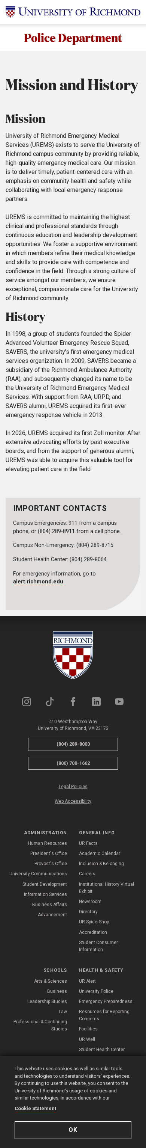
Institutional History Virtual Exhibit (106, 888)
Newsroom (90, 901)
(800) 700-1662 (73, 763)
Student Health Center (102, 1049)
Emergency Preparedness (106, 1001)
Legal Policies (73, 786)
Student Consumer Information (98, 946)
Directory (88, 911)
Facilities (88, 1029)
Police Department (73, 37)
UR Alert (87, 981)
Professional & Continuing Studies (40, 1025)
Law (63, 1011)
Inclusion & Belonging (101, 863)
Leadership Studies (47, 1001)
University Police (96, 991)
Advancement (52, 914)
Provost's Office (50, 863)
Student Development (44, 884)
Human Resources (47, 843)
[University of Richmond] (73, 12)
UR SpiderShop (94, 921)
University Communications (38, 873)
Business (57, 991)
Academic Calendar (99, 853)
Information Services (45, 894)
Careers (87, 873)
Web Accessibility (73, 801)
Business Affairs (49, 904)
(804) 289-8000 (73, 744)
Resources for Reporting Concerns (104, 1015)
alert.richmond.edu (38, 582)
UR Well (87, 1039)
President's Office (48, 853)
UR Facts (88, 843)
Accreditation (93, 932)
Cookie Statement (35, 1108)
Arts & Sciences (50, 981)
